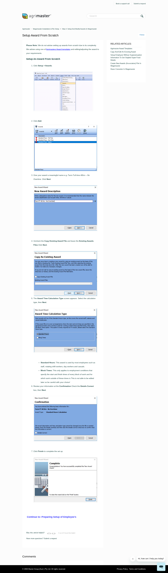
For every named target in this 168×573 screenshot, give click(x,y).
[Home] (36, 16)
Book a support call (123, 4)
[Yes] (49, 533)
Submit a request (140, 4)
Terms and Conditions (137, 569)
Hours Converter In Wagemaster (123, 69)
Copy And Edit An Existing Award (123, 52)
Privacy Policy (122, 569)
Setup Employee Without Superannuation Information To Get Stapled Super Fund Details (126, 57)
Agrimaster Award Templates (121, 49)
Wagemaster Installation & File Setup (46, 29)
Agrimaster (26, 29)
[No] (54, 533)
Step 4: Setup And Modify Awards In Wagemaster (79, 29)
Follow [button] (142, 35)
